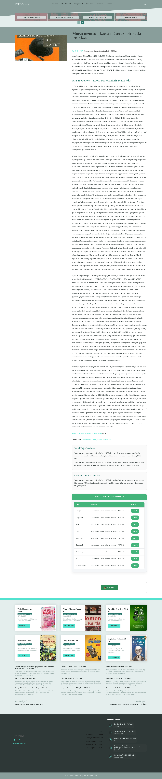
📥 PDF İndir (109, 587)
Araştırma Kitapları (25, 643)
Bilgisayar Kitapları (25, 614)
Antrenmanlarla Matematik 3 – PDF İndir (120, 688)
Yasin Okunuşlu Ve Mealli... (31, 17)
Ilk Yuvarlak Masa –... (130, 17)
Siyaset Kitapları (114, 644)
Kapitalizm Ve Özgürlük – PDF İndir (118, 678)
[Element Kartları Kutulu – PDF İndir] (93, 618)
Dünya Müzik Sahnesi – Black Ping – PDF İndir (31, 688)
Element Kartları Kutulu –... (64, 17)
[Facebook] (15, 740)
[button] (145, 4)
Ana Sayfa (75, 51)
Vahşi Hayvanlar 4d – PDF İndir (71, 678)
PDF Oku (23, 743)
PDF (81, 51)
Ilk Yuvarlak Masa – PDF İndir (25, 678)
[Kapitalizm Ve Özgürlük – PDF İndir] (138, 648)
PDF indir (16, 743)
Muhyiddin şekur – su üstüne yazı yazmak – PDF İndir (128, 704)
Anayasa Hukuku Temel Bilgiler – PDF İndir (75, 688)
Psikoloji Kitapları (115, 614)
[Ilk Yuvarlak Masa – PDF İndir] (48, 648)
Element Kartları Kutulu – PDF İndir (73, 667)
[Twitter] (19, 740)
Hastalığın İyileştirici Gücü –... (97, 17)
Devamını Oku (23, 625)
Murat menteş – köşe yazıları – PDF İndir (96, 440)
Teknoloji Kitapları (70, 614)
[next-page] (82, 22)
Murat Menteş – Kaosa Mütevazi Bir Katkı (87, 433)
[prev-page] (78, 22)
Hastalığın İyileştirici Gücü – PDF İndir (119, 667)
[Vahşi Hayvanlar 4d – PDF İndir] (93, 648)
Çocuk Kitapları (68, 643)
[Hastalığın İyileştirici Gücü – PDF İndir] (138, 618)
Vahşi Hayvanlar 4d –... (71, 641)
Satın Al (135, 511)
